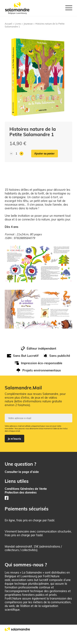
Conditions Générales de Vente (26, 488)
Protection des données (21, 492)
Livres (18, 23)
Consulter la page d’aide (22, 472)
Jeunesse (28, 23)
